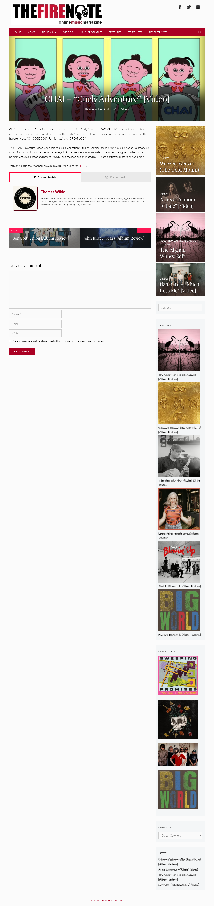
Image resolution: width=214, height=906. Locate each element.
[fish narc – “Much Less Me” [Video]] (180, 294)
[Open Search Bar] (200, 32)
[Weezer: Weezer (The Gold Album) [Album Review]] (180, 173)
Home (17, 32)
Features (115, 32)
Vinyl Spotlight (91, 32)
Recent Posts (158, 32)
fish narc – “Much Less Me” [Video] (178, 884)
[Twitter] (189, 7)
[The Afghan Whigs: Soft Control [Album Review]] (180, 259)
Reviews (47, 32)
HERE (82, 165)
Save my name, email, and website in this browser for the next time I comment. (59, 341)
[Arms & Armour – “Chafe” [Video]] (180, 209)
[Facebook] (180, 7)
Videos (68, 32)
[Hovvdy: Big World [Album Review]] (178, 807)
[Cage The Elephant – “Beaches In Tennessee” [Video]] (178, 763)
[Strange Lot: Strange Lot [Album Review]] (178, 737)
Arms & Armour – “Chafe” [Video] (178, 869)
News (31, 32)
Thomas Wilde (93, 109)
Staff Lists (135, 32)
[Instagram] (198, 7)
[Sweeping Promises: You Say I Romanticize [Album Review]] (178, 693)
